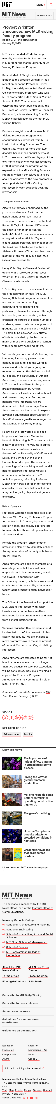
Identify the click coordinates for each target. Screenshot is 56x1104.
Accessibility (19, 1094)
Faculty (28, 734)
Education (7, 1045)
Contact (47, 1090)
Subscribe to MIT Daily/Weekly (22, 995)
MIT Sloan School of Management (26, 942)
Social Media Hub (11, 1097)
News (31, 1054)
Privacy (6, 1094)
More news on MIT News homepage (25, 867)
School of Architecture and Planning (28, 924)
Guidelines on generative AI (20, 1030)
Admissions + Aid (37, 1050)
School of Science (17, 947)
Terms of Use (10, 975)
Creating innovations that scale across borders (37, 853)
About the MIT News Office (11, 969)
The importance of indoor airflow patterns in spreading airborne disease (38, 763)
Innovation (8, 1050)
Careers (37, 1090)
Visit (4, 1090)
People (27, 1090)
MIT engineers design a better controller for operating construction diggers (38, 799)
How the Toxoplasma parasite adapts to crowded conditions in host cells (38, 836)
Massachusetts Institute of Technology (24, 1079)
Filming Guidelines (14, 981)
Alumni (6, 1058)
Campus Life (9, 1054)
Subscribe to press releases (20, 1003)
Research (33, 1045)
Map (11, 1090)
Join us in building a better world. (23, 1068)
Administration (12, 734)
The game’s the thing (37, 813)
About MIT (34, 1058)
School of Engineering (19, 929)
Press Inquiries (38, 975)
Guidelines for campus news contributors (20, 1021)
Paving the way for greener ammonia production (35, 780)
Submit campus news (16, 1011)
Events (19, 1090)
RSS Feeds (35, 981)
